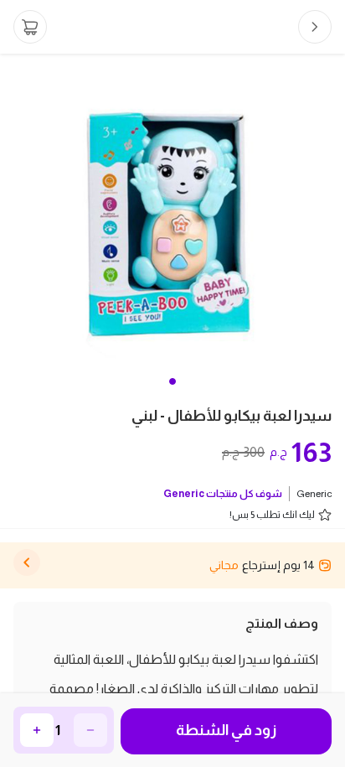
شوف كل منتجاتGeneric (222, 494)
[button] (172, 381)
